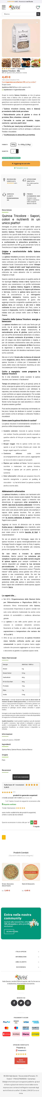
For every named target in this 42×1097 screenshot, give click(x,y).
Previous (2, 63)
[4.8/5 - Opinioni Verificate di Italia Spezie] (21, 1056)
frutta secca (7, 527)
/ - (18, 68)
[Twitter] (21, 1003)
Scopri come (6, 84)
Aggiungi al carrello (21, 164)
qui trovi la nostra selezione (20, 505)
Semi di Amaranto (8, 884)
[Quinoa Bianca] (31, 872)
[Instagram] (28, 1003)
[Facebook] (14, 1003)
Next (39, 63)
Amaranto (13, 569)
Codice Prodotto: (8, 740)
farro (11, 587)
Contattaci (31, 1079)
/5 (15, 183)
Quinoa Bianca (27, 884)
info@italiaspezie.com (21, 1)
